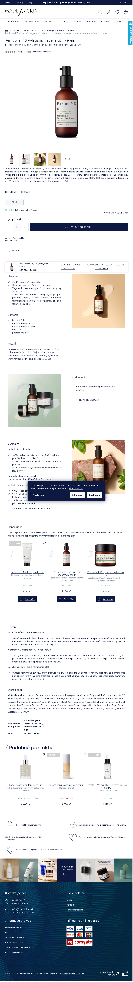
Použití (78, 265)
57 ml (14, 202)
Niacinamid (13, 649)
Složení (120, 265)
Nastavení (38, 495)
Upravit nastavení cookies (72, 973)
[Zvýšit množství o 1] (25, 227)
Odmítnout (77, 495)
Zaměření (66, 265)
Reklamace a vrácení (15, 942)
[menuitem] (13, 21)
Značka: (14, 238)
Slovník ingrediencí (74, 910)
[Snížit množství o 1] (9, 227)
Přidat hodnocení (89, 400)
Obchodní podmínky (14, 937)
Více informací (76, 488)
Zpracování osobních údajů (18, 947)
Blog (30, 2)
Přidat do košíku (82, 227)
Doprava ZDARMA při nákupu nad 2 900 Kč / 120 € (66, 3)
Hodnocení (92, 265)
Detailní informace (18, 192)
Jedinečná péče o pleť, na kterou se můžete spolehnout (102, 837)
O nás (7, 2)
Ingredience (101, 268)
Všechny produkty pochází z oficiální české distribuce (39, 849)
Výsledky (107, 265)
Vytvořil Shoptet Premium (107, 973)
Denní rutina (68, 268)
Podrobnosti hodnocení (41, 52)
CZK (120, 3)
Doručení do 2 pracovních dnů (29, 837)
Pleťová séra (31, 726)
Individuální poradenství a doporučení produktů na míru (102, 825)
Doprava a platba (13, 927)
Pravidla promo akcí (14, 952)
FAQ (7, 932)
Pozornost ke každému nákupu (29, 825)
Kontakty (19, 2)
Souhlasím (94, 495)
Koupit (33, 270)
